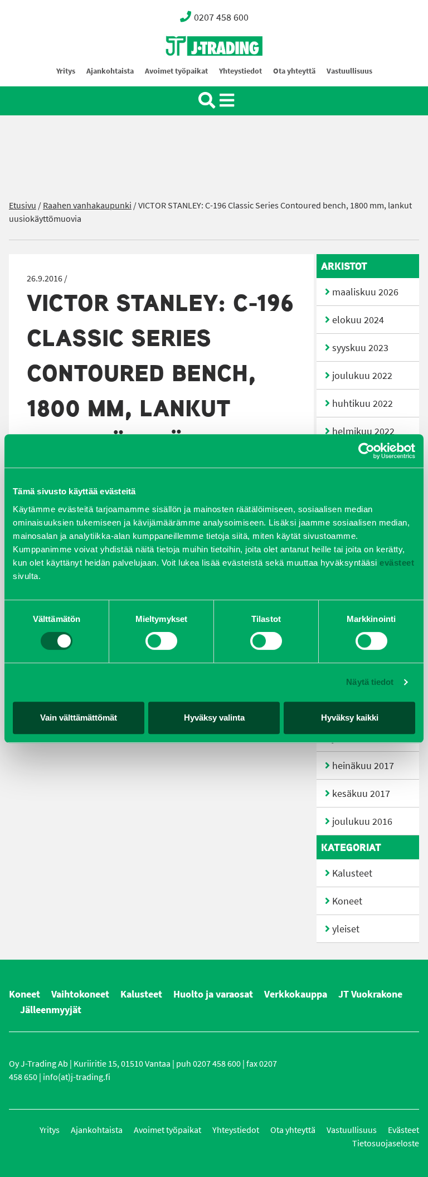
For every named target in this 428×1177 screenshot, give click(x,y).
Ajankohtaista (110, 71)
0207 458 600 (221, 17)
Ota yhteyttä (294, 71)
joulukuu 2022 (362, 375)
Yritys (65, 71)
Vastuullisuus (349, 71)
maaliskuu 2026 (365, 292)
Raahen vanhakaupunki (87, 205)
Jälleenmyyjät (50, 1009)
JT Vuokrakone (370, 994)
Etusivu (22, 205)
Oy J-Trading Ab (193, 70)
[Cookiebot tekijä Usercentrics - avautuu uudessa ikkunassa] (366, 450)
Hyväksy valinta (214, 717)
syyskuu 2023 (360, 347)
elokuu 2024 (358, 320)
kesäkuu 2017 (361, 793)
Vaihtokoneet (80, 994)
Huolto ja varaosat (213, 994)
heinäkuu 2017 (363, 765)
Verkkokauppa (295, 994)
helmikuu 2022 (363, 431)
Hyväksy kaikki (349, 717)
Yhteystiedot (240, 71)
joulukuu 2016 (362, 821)
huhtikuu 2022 (362, 403)
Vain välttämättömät (78, 717)
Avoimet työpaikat (176, 71)
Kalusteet (352, 873)
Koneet (347, 901)
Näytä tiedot (369, 682)
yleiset (345, 929)
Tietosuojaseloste (385, 1143)
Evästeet (403, 1130)
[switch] (161, 641)
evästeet (396, 562)
